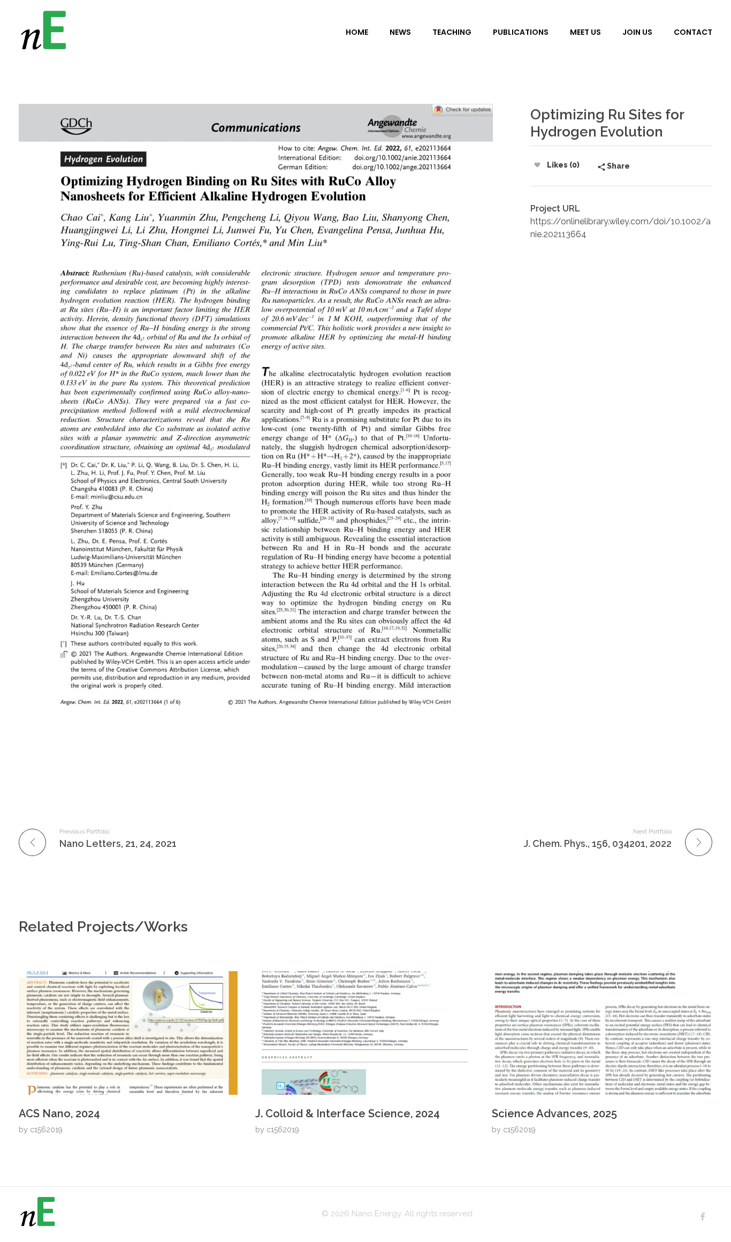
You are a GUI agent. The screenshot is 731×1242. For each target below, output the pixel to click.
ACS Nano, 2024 (59, 1113)
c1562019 (46, 1129)
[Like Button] (537, 165)
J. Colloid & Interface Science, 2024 (347, 1113)
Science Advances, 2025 (554, 1113)
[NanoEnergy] (165, 31)
